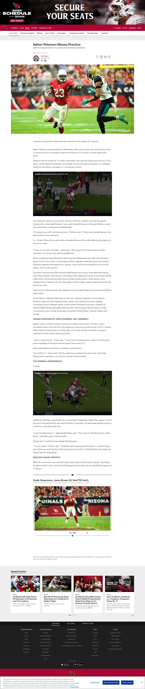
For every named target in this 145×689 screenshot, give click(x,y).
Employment (95, 655)
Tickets (115, 629)
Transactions (95, 645)
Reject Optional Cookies (111, 682)
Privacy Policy (74, 687)
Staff (95, 652)
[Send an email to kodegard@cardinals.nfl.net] (45, 60)
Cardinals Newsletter (71, 636)
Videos (26, 639)
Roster (95, 636)
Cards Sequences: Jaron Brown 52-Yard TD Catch (60, 480)
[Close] (142, 682)
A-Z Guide (45, 632)
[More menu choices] (54, 28)
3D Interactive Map (45, 639)
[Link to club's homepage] (5, 27)
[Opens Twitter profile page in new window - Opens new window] (42, 60)
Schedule (95, 632)
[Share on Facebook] (97, 58)
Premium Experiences (115, 642)
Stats (95, 639)
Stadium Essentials (45, 642)
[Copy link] (109, 57)
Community (26, 645)
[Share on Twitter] (101, 58)
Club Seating (115, 639)
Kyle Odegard (44, 56)
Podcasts (26, 642)
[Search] (113, 27)
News (26, 632)
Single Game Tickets (115, 632)
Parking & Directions (45, 645)
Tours (45, 658)
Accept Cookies (127, 682)
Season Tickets (115, 636)
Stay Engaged (71, 629)
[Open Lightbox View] (72, 512)
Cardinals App (71, 632)
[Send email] (105, 58)
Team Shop (26, 652)
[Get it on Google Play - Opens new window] (79, 665)
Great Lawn (45, 652)
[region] (72, 682)
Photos (26, 636)
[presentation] (133, 615)
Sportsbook (45, 649)
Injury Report (95, 642)
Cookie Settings (95, 682)
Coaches (95, 649)
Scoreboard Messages (45, 636)
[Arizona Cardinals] (72, 673)
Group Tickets (115, 645)
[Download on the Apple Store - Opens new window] (65, 664)
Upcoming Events (45, 655)
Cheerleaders (26, 649)
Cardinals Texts (71, 639)
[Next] (87, 532)
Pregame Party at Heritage (115, 649)
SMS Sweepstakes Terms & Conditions (71, 645)
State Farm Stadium (45, 629)
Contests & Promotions (71, 642)
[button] (72, 193)
